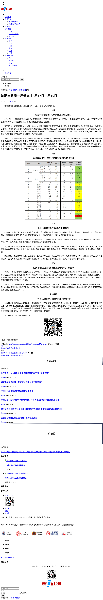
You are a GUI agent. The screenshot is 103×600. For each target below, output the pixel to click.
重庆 (29, 452)
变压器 (11, 60)
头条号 (7, 508)
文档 (10, 51)
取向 (23, 452)
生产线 (19, 452)
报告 (10, 41)
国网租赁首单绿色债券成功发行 (12, 355)
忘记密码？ (17, 598)
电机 (8, 452)
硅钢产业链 (9, 55)
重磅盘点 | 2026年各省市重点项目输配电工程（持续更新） (25, 373)
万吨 (5, 452)
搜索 (22, 79)
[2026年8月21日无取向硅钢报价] (16, 473)
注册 (10, 598)
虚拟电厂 (4, 348)
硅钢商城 (8, 26)
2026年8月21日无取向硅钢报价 (16, 478)
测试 (33, 452)
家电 (10, 63)
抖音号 (7, 513)
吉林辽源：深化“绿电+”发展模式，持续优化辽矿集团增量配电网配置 (30, 400)
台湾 (15, 452)
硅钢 (26, 452)
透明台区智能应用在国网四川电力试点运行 (19, 418)
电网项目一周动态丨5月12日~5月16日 (14, 353)
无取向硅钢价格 (14, 24)
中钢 (12, 452)
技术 (36, 452)
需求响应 (17, 348)
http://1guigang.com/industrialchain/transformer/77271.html (27, 344)
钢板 (45, 452)
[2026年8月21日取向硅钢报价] (16, 461)
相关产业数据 (14, 34)
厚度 (60, 452)
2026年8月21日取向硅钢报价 (15, 465)
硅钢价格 (8, 19)
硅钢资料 (8, 39)
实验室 (49, 452)
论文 (10, 46)
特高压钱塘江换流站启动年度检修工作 (17, 391)
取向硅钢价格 (14, 22)
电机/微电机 (13, 65)
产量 (10, 31)
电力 (10, 58)
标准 (10, 53)
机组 (39, 452)
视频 (10, 43)
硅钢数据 (8, 29)
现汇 (68, 452)
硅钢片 (64, 452)
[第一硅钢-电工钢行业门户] (6, 10)
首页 (6, 14)
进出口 (11, 36)
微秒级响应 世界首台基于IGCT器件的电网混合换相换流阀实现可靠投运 (31, 409)
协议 (42, 452)
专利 (10, 48)
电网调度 (10, 348)
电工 (2, 452)
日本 (54, 452)
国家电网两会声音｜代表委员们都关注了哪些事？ (22, 382)
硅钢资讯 (8, 17)
